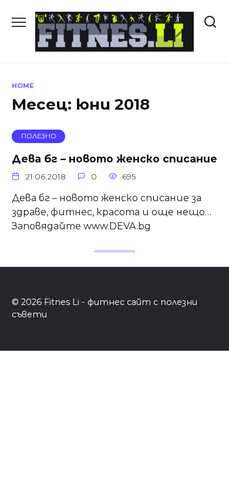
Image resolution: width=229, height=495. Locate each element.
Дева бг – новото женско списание (114, 158)
